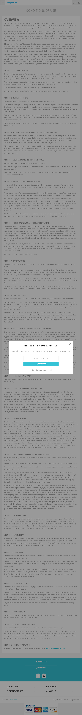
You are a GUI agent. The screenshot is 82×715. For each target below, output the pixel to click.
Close (70, 343)
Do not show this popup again (42, 370)
